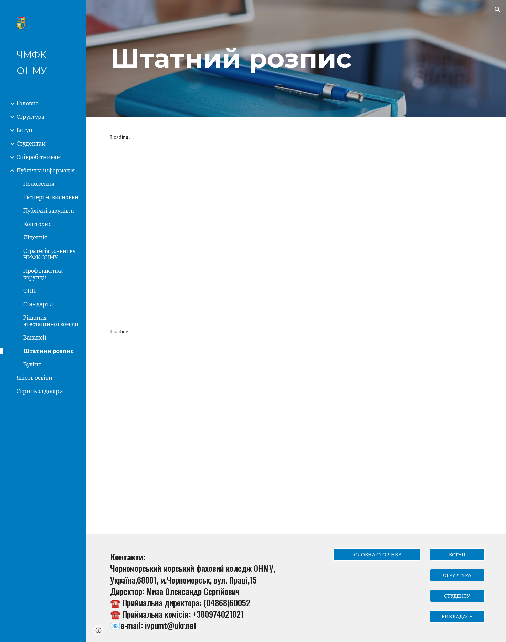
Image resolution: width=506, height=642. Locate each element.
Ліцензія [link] (35, 237)
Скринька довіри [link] (40, 391)
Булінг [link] (32, 364)
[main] (296, 58)
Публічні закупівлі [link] (48, 210)
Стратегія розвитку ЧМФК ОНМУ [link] (49, 254)
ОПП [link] (29, 291)
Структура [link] (30, 117)
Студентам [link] (31, 143)
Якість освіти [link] (34, 378)
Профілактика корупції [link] (43, 274)
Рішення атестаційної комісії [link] (50, 321)
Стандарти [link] (38, 304)
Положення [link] (38, 184)
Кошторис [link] (37, 224)
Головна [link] (28, 103)
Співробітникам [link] (39, 157)
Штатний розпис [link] (48, 351)
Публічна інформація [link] (46, 170)
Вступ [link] (24, 130)
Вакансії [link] (34, 337)
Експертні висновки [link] (50, 197)
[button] (497, 9)
